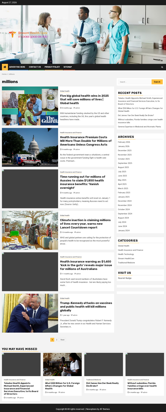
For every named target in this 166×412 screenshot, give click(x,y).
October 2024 (124, 209)
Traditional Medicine (126, 262)
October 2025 (124, 159)
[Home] (5, 67)
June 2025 (122, 176)
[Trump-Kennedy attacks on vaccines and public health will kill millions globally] (30, 313)
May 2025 (122, 180)
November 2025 (125, 154)
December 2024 (124, 201)
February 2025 (124, 192)
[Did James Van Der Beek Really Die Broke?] (103, 364)
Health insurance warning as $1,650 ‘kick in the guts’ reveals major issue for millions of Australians (86, 265)
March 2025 (123, 188)
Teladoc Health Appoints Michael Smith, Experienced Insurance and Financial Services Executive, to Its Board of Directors (140, 101)
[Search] (162, 67)
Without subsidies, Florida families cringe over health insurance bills (142, 386)
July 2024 (122, 222)
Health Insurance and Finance (71, 133)
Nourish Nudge (125, 278)
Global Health (65, 91)
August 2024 (123, 218)
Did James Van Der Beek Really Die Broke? (136, 115)
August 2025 (123, 167)
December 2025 (124, 150)
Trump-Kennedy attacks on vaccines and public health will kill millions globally (86, 306)
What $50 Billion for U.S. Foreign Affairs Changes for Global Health (62, 386)
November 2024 (125, 205)
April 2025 (122, 184)
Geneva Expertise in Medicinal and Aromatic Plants (139, 127)
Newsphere (91, 409)
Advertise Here (17, 67)
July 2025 (122, 171)
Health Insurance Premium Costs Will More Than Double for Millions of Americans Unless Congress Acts (86, 140)
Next (62, 340)
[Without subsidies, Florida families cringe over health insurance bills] (145, 364)
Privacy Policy (52, 67)
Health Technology (126, 254)
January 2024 (123, 230)
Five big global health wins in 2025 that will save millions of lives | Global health (84, 99)
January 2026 (123, 146)
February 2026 (124, 142)
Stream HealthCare (126, 258)
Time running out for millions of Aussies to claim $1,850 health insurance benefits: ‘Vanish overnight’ (82, 182)
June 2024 (122, 226)
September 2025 (125, 163)
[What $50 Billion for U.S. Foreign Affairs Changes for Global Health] (62, 364)
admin (77, 108)
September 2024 (125, 213)
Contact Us (35, 67)
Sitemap (68, 67)
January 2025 (123, 197)
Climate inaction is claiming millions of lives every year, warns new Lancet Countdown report (85, 223)
